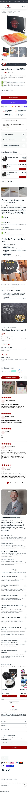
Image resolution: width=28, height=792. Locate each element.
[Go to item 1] (8, 387)
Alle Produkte (16, 11)
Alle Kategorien (9, 11)
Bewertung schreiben (10, 377)
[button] (3, 6)
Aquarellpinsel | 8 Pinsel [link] (12, 157)
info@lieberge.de (7, 634)
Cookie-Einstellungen (4, 791)
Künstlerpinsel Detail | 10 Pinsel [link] (13, 173)
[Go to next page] (23, 483)
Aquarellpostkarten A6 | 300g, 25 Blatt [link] (14, 165)
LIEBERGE (6, 779)
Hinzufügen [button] (22, 161)
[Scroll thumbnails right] (25, 387)
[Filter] (21, 377)
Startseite (3, 11)
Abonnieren (14, 747)
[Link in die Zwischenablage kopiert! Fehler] (13, 181)
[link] (4, 159)
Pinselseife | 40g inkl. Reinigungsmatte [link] (7, 690)
